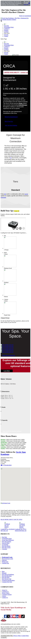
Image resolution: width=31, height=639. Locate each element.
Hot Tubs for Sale (6, 579)
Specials (6, 34)
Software (4, 560)
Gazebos (6, 31)
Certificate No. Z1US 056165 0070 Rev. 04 (20, 530)
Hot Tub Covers (6, 547)
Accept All (3, 637)
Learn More (7, 371)
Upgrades (4, 549)
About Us (4, 590)
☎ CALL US (27, 3)
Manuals (4, 573)
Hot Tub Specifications (11, 125)
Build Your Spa (9, 121)
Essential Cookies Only (7, 635)
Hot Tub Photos (6, 546)
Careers (4, 596)
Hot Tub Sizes (5, 577)
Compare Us (5, 591)
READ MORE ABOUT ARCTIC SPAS (11, 519)
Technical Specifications (8, 580)
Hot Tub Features (6, 541)
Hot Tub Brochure (7, 576)
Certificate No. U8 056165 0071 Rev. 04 (8, 530)
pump (20, 103)
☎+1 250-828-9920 (6, 465)
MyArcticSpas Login (7, 558)
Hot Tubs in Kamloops (8, 574)
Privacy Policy (6, 593)
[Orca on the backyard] (7, 344)
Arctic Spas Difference (8, 540)
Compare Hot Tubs (7, 582)
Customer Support (6, 594)
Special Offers (5, 543)
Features (6, 30)
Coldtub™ (7, 28)
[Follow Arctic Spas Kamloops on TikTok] (23, 617)
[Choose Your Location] (5, 24)
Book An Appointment (11, 117)
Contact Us (5, 597)
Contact (6, 36)
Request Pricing (5, 318)
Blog (3, 571)
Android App (5, 563)
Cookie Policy (25, 635)
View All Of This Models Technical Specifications (11, 431)
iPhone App (5, 561)
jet (10, 157)
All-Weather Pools (9, 27)
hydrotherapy (23, 105)
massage (3, 197)
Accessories (5, 544)
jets (5, 194)
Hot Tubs (6, 25)
